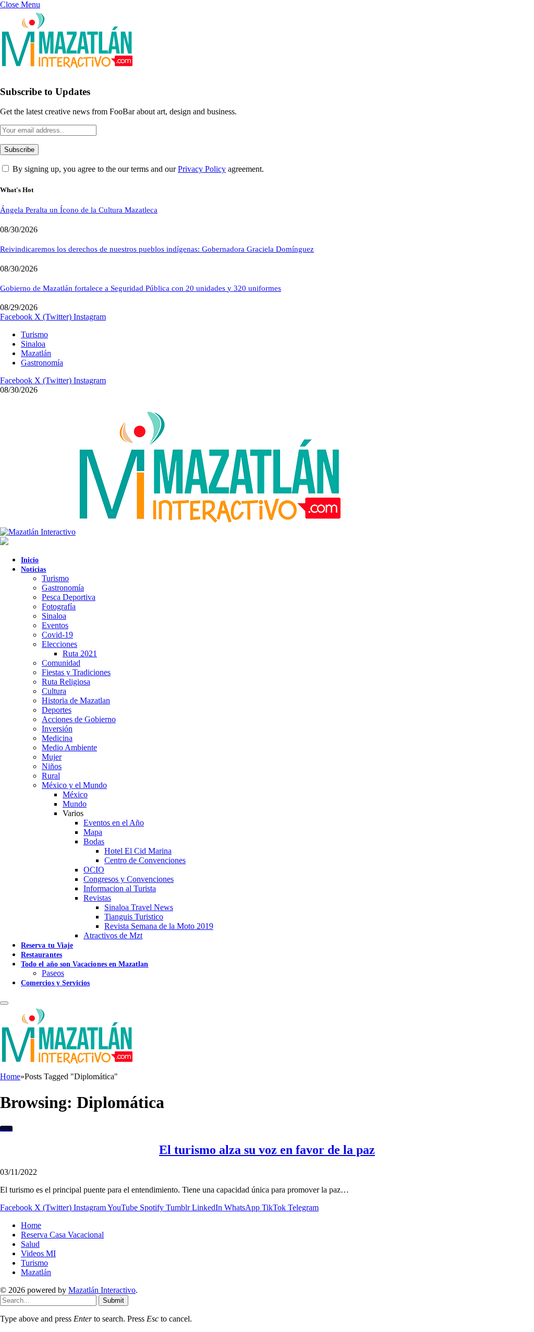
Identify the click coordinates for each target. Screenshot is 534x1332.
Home (31, 1225)
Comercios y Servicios (55, 983)
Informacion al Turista (119, 888)
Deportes (56, 709)
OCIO (93, 869)
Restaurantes (41, 955)
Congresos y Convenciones (128, 879)
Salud (30, 1244)
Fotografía (59, 606)
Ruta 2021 (80, 653)
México (75, 794)
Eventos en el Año (113, 822)
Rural (51, 775)
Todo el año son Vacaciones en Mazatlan (85, 964)
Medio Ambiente (69, 747)
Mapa (92, 832)
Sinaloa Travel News (138, 907)
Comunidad (61, 662)
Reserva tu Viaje (47, 945)
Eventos (55, 625)
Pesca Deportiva (68, 597)
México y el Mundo (74, 785)
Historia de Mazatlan (76, 700)
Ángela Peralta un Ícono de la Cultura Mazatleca (78, 210)
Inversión (57, 728)
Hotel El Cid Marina (138, 850)
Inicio (30, 560)
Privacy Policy (202, 168)
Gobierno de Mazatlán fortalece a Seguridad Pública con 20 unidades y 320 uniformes (140, 288)
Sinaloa (33, 343)
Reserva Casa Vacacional (62, 1234)
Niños (52, 766)
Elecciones (59, 644)
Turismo (34, 334)
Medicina (57, 738)
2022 (6, 1128)
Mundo (75, 803)
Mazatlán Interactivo (102, 1290)
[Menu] (4, 1003)
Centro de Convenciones (145, 860)
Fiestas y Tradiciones (76, 672)
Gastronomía (42, 362)
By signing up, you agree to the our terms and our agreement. (137, 168)
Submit (113, 1300)
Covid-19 (57, 634)
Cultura (54, 691)
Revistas (97, 897)
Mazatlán (36, 353)
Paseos (53, 973)
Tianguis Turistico (133, 916)
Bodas (93, 841)
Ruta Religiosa (66, 681)
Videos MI (38, 1253)
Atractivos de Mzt (112, 935)
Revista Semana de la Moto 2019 (158, 926)
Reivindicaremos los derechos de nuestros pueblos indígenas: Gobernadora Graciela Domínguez (157, 249)
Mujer (52, 756)
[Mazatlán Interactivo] (171, 531)
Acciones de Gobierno (79, 719)
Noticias (33, 569)
